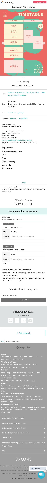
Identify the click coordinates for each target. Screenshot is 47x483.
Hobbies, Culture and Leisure (12, 394)
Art (25, 410)
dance (22, 367)
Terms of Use (7, 438)
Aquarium (28, 396)
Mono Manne (13, 367)
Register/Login (40, 2)
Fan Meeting (5, 373)
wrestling (34, 386)
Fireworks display (33, 407)
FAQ (3, 451)
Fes (25, 357)
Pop (21, 357)
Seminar (9, 410)
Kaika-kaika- (21, 95)
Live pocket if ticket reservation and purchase (7, 2)
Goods (24, 375)
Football (11, 386)
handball (31, 388)
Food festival (18, 410)
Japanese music (6, 357)
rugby (18, 386)
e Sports (23, 388)
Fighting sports (13, 388)
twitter (10, 320)
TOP (2, 341)
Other (23, 359)
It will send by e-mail (30, 320)
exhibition (31, 373)
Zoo (21, 396)
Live (18, 375)
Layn (27, 92)
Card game (37, 396)
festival (22, 407)
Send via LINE (23, 320)
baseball (4, 386)
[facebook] (23, 459)
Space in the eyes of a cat (16, 92)
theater (9, 364)
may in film (13, 95)
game (3, 399)
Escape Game (18, 399)
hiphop (31, 357)
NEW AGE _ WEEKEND (18, 118)
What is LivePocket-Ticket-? (13, 418)
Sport (3, 383)
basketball (39, 388)
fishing (9, 399)
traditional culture (30, 364)
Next (43, 43)
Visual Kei (16, 359)
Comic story (18, 364)
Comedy (4, 367)
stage (3, 364)
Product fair (5, 407)
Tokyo (21, 113)
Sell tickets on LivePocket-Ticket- (14, 428)
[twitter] (18, 459)
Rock (16, 357)
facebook (17, 320)
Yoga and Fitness (7, 396)
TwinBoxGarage (13, 113)
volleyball (25, 386)
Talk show (12, 375)
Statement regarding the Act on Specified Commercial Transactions (23, 444)
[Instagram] (29, 459)
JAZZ (37, 357)
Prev (3, 43)
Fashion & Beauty (37, 399)
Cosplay (4, 401)
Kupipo (32, 92)
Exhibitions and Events (10, 404)
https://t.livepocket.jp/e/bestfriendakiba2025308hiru (17, 140)
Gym (16, 396)
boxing (3, 388)
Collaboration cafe (7, 380)
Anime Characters (8, 378)
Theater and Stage (8, 362)
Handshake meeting (19, 373)
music (3, 354)
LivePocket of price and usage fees (15, 433)
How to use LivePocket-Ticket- (14, 423)
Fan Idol (4, 370)
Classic (8, 359)
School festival (34, 410)
